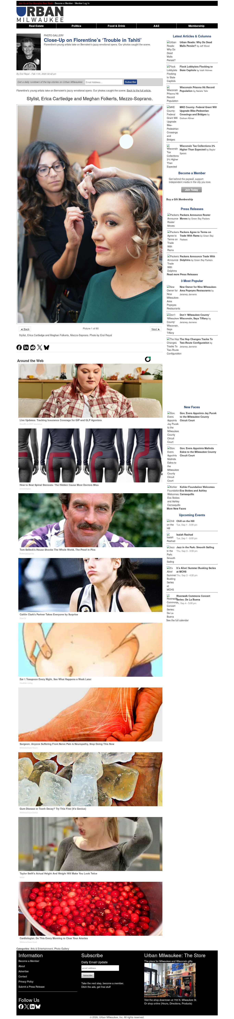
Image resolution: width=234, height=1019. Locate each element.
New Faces (192, 407)
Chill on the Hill (185, 521)
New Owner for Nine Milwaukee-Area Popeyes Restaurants (198, 288)
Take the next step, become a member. (102, 983)
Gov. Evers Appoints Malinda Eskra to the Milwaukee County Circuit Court (198, 451)
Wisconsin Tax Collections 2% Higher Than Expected (197, 147)
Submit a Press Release (32, 986)
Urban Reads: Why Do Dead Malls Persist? (196, 43)
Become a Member (192, 173)
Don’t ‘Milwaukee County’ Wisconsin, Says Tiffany (195, 316)
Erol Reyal (24, 73)
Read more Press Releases (182, 274)
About (22, 966)
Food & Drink (116, 26)
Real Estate (36, 26)
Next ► (156, 329)
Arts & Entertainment (41, 948)
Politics (76, 26)
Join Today (191, 190)
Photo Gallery (61, 948)
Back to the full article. (139, 90)
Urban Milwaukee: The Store (175, 955)
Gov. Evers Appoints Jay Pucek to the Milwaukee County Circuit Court (198, 416)
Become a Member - (65, 3)
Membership (196, 26)
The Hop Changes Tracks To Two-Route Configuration (196, 340)
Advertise (24, 971)
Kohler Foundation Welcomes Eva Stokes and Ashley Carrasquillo (197, 490)
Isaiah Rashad (184, 534)
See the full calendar (177, 620)
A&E (156, 26)
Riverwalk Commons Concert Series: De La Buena (193, 597)
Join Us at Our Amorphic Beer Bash (36, 3)
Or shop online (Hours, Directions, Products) (168, 1003)
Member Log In (82, 3)
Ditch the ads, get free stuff (95, 987)
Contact (23, 976)
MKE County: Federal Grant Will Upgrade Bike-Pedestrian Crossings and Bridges (198, 110)
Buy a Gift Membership (179, 199)
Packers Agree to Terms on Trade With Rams (195, 233)
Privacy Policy (26, 981)
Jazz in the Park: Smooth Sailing (195, 547)
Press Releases (192, 209)
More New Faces (176, 508)
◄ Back (24, 329)
